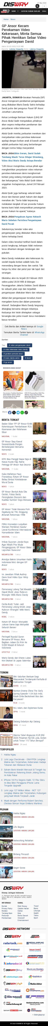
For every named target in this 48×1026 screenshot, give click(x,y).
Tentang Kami (7, 913)
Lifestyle (37, 911)
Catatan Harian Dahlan (30, 11)
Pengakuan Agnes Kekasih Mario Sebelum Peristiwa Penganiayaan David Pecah (21, 220)
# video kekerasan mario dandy (16, 349)
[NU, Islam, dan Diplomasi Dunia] (6, 713)
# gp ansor (8, 362)
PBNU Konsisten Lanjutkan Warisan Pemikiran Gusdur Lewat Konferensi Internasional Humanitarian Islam (16, 528)
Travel (36, 906)
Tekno (36, 915)
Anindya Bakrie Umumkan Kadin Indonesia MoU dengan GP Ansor (17, 562)
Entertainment (23, 920)
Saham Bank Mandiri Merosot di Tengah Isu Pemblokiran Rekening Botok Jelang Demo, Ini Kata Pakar (23, 772)
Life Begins (18, 827)
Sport (36, 918)
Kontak (4, 906)
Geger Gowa (19, 867)
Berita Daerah (23, 915)
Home (6, 19)
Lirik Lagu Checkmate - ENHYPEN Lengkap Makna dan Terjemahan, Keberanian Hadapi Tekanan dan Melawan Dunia (23, 762)
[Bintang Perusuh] (6, 859)
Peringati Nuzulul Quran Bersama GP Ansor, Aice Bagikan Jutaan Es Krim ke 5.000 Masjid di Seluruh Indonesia (14, 642)
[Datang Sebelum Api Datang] (6, 726)
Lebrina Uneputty (16, 49)
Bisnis (36, 908)
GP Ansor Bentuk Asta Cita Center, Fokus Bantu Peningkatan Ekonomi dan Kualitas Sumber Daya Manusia (16, 496)
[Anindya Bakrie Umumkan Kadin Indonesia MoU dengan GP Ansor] (39, 564)
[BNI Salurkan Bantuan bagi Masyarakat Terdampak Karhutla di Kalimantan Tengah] (6, 681)
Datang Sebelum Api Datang (26, 721)
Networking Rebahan (23, 840)
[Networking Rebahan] (6, 845)
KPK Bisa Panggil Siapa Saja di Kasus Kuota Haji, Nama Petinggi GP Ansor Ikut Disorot (16, 462)
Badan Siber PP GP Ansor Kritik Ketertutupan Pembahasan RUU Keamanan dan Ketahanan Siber (17, 428)
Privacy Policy (7, 908)
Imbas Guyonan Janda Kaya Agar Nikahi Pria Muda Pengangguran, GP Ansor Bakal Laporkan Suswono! (16, 546)
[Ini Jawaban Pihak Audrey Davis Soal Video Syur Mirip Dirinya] (39, 579)
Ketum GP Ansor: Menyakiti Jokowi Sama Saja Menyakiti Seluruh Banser (15, 624)
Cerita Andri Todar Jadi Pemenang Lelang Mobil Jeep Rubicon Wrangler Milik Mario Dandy (16, 608)
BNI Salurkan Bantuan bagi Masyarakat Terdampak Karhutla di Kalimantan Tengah (30, 679)
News (14, 11)
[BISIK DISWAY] (5, 11)
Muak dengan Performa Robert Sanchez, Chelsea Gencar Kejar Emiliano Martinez (22, 802)
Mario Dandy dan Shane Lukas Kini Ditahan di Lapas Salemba (16, 659)
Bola (44, 11)
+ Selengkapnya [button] (39, 1015)
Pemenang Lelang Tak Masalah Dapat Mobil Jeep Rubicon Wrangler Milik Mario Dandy (17, 592)
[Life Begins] (6, 832)
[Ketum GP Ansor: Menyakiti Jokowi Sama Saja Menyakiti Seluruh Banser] (39, 626)
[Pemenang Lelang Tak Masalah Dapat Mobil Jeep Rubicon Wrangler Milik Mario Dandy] (39, 594)
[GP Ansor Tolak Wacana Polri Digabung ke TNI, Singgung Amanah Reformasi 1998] (39, 514)
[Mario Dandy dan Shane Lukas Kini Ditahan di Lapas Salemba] (39, 662)
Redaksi (4, 911)
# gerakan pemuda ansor (13, 354)
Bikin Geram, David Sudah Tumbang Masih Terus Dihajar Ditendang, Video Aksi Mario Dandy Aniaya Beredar (22, 157)
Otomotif (21, 918)
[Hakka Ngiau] (6, 818)
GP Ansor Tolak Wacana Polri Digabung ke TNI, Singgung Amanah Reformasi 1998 (16, 512)
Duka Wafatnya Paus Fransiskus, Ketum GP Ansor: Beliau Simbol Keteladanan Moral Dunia (15, 478)
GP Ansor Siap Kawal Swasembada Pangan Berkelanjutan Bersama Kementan (13, 445)
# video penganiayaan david (19, 345)
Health (36, 913)
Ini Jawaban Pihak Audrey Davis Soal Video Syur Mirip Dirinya (15, 577)
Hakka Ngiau (8, 754)
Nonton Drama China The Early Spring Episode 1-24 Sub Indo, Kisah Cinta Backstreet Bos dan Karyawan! (28, 695)
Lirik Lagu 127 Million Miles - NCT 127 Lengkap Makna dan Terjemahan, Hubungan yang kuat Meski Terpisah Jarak (23, 793)
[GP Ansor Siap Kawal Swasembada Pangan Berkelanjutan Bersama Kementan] (39, 446)
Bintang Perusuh (21, 854)
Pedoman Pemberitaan (6, 916)
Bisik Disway (22, 906)
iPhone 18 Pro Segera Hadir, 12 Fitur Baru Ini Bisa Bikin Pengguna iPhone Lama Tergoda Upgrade (23, 783)
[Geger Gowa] (6, 872)
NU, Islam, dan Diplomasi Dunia (28, 708)
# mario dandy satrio (11, 358)
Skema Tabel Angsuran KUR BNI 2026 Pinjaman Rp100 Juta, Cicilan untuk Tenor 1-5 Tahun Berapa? (29, 738)
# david (28, 358)
